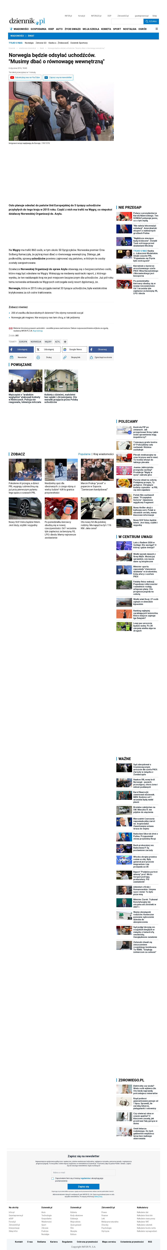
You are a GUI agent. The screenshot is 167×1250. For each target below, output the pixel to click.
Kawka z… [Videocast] (58, 43)
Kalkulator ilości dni (145, 1215)
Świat (31, 36)
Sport (43, 1225)
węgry (48, 341)
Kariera (54, 1242)
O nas (30, 1242)
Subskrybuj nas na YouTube (27, 77)
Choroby (105, 1225)
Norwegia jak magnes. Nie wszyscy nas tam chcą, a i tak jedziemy (45, 317)
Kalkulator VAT (143, 1222)
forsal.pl (81, 16)
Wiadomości (17, 36)
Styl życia (105, 1231)
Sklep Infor (13, 1231)
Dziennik (12, 48)
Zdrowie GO (41, 43)
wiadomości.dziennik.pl (27, 48)
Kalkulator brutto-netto (146, 1228)
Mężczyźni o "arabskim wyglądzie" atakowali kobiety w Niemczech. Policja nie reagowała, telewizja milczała (25, 398)
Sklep (154, 16)
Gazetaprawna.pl (16, 1215)
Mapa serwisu (109, 1242)
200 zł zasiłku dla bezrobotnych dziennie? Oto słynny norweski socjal (47, 312)
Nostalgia (29, 43)
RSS (150, 1242)
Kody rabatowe (76, 1215)
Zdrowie (44, 1228)
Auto (43, 1212)
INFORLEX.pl (96, 16)
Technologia (46, 1215)
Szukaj (153, 21)
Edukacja (74, 1219)
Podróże (44, 1231)
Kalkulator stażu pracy (146, 1219)
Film (72, 1228)
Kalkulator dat (142, 1212)
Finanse (105, 1215)
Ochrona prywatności (87, 1242)
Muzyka (73, 1231)
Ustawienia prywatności (132, 1242)
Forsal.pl (12, 1222)
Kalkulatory (142, 1207)
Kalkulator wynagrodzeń (147, 1231)
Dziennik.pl (46, 1207)
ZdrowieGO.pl (123, 16)
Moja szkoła (75, 1222)
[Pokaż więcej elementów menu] (156, 29)
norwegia (36, 341)
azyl (57, 341)
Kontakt (19, 1242)
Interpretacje (14, 1228)
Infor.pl (11, 1212)
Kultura (73, 1234)
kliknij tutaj (98, 1197)
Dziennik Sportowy (79, 43)
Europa (23, 341)
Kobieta (73, 1212)
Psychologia (106, 1228)
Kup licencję (38, 331)
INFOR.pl (68, 16)
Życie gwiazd (75, 1225)
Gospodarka (46, 1219)
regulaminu (85, 1178)
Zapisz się (83, 1186)
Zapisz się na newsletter (60, 77)
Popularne (84, 454)
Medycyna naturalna (110, 1222)
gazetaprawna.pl (141, 16)
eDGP (11, 1219)
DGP (109, 16)
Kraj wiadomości (103, 454)
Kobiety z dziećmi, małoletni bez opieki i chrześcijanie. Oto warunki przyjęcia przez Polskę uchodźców (61, 398)
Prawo (104, 1212)
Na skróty (13, 1207)
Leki (103, 1219)
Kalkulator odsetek (144, 1225)
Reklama (41, 1242)
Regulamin (67, 1242)
